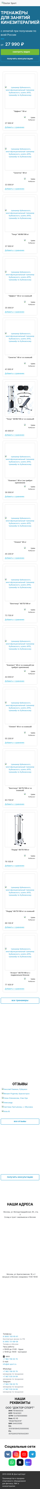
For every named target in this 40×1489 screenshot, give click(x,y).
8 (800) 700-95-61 (10, 1336)
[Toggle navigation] (35, 3)
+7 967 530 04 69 (10, 1376)
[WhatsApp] (12, 1462)
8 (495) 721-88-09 (10, 1341)
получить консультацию (20, 58)
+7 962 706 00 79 (10, 1359)
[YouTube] (24, 1454)
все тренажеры (20, 1000)
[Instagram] (16, 1454)
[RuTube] (20, 1462)
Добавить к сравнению (14, 127)
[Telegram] (32, 1454)
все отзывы (20, 1121)
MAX (28, 1462)
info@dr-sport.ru (9, 1364)
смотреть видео (21, 51)
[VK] (7, 1454)
